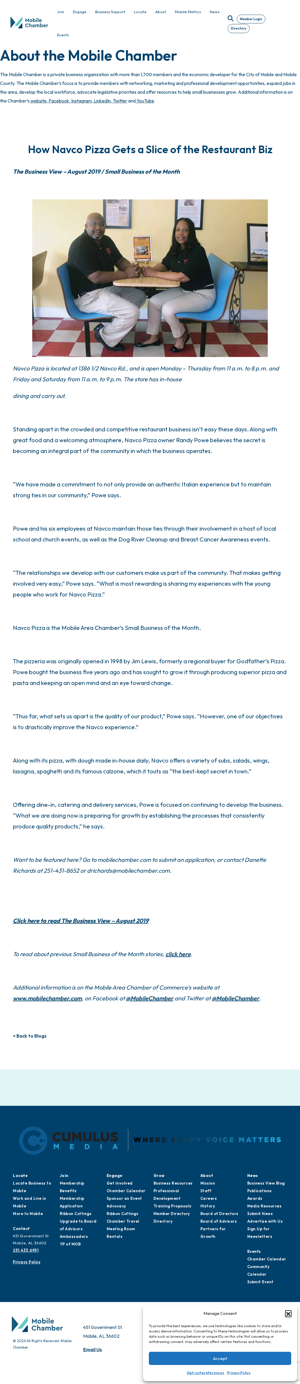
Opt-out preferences (205, 1373)
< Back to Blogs (30, 1036)
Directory (238, 28)
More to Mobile (28, 1213)
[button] (288, 1313)
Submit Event (260, 1281)
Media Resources (264, 1206)
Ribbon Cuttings (76, 1213)
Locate (20, 1175)
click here (178, 954)
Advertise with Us (265, 1221)
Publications (259, 1190)
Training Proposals (173, 1206)
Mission (207, 1183)
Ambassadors (74, 1236)
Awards (254, 1198)
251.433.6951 (26, 1250)
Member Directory (172, 1213)
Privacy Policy (238, 1373)
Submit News (260, 1213)
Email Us (92, 1349)
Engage (114, 1175)
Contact (21, 1228)
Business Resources (173, 1183)
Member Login (251, 19)
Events (254, 1251)
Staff (206, 1190)
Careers (208, 1198)
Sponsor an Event (124, 1198)
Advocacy (116, 1206)
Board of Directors (219, 1213)
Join (64, 1175)
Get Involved (120, 1183)
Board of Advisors (218, 1221)
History (207, 1206)
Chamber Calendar (126, 1190)
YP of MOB (70, 1244)
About (206, 1175)
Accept (220, 1358)
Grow (159, 1175)
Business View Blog (266, 1183)
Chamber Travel (123, 1221)
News (252, 1175)
